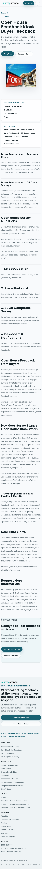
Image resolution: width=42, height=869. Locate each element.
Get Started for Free (12, 649)
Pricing (7, 117)
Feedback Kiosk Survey (13, 106)
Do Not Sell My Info (34, 865)
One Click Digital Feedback (11, 750)
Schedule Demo (24, 54)
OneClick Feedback (11, 110)
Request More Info (11, 655)
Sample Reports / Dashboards (12, 782)
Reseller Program (8, 837)
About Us (4, 816)
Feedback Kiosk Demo (9, 779)
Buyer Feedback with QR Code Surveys (19, 133)
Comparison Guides (9, 772)
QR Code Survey (10, 113)
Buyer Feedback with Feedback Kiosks (19, 129)
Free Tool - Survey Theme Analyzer (14, 801)
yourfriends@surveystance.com (13, 848)
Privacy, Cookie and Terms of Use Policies (13, 865)
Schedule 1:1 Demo (21, 724)
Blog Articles (6, 789)
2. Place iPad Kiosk (11, 144)
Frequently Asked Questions (12, 786)
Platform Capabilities (9, 765)
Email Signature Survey (10, 757)
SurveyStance (6, 13)
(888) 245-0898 (7, 845)
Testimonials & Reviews (10, 819)
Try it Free (28, 3)
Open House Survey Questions (16, 137)
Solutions (5, 775)
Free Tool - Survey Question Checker (15, 808)
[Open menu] (37, 3)
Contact (4, 833)
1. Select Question (11, 140)
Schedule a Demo (8, 830)
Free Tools (5, 797)
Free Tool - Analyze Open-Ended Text (15, 804)
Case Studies (6, 768)
